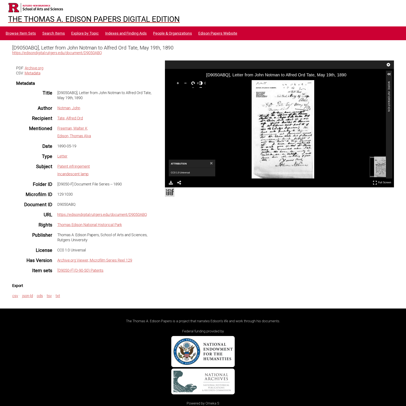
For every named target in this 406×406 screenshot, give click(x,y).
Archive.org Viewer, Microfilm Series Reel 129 (94, 260)
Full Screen (385, 182)
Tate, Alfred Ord (70, 118)
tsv (49, 296)
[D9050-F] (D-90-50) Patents (80, 270)
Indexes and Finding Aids (126, 33)
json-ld (27, 296)
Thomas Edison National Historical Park (89, 224)
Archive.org (34, 68)
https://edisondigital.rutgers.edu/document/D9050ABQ (57, 53)
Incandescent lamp (73, 174)
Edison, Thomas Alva (74, 136)
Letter (62, 156)
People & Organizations (172, 33)
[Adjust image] (201, 84)
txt (58, 296)
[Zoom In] (178, 84)
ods (40, 296)
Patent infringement (73, 166)
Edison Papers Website (217, 33)
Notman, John (68, 108)
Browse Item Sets (21, 33)
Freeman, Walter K (72, 128)
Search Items (53, 33)
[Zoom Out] (186, 84)
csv (15, 296)
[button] (391, 76)
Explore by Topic (85, 33)
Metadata (32, 73)
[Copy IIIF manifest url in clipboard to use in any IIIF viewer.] (169, 192)
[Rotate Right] (194, 84)
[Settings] (388, 64)
